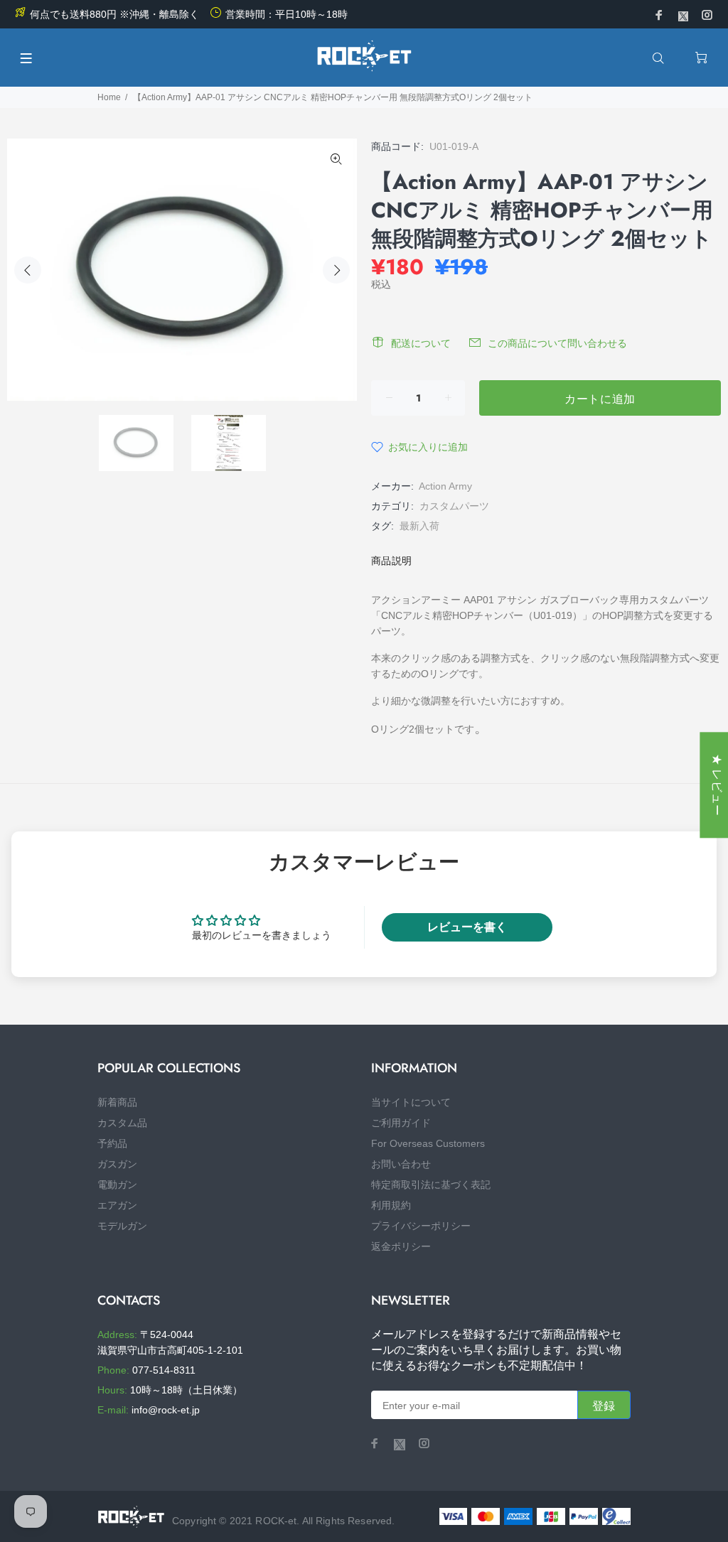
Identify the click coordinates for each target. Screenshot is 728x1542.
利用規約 (391, 1205)
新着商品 (117, 1102)
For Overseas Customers (428, 1143)
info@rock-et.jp (166, 1410)
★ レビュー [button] (717, 785)
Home (109, 97)
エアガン (117, 1205)
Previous (27, 270)
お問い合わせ (401, 1164)
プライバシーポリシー (421, 1225)
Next (336, 270)
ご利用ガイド (401, 1122)
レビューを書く (467, 927)
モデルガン (122, 1225)
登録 (604, 1406)
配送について (421, 343)
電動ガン (117, 1184)
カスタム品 (122, 1122)
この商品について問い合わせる (557, 343)
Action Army (445, 486)
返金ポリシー (401, 1246)
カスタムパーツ (454, 506)
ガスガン (117, 1164)
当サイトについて (411, 1102)
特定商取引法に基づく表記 (431, 1184)
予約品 (112, 1143)
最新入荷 (419, 526)
